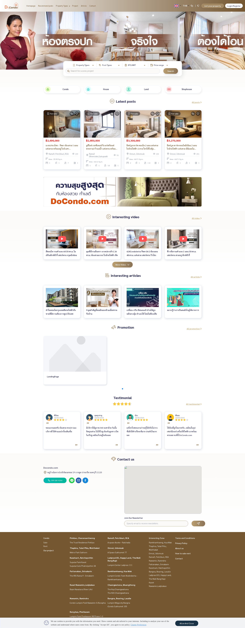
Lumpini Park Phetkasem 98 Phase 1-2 (86, 616)
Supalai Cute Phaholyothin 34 (83, 566)
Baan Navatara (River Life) (81, 589)
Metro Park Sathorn (78, 552)
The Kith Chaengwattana (118, 593)
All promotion (193, 328)
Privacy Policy (181, 543)
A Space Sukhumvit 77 (117, 552)
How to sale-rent (183, 553)
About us (179, 548)
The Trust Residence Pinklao (82, 542)
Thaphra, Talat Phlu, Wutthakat (85, 548)
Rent (45, 546)
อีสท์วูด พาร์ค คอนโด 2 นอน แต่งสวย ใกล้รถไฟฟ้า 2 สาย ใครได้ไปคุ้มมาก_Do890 (142, 147)
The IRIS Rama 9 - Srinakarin (82, 575)
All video (196, 218)
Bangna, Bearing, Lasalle (119, 598)
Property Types (62, 6)
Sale (45, 542)
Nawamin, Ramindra (79, 598)
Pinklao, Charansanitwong (82, 538)
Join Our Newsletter (133, 518)
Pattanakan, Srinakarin (81, 571)
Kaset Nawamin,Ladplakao (82, 585)
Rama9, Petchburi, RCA (118, 538)
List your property (212, 6)
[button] (241, 40)
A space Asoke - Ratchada (119, 542)
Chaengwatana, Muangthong (121, 585)
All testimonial (193, 404)
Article (83, 6)
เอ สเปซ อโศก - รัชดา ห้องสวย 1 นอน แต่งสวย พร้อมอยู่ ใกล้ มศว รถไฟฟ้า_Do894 (62, 147)
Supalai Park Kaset (78, 562)
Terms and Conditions (185, 538)
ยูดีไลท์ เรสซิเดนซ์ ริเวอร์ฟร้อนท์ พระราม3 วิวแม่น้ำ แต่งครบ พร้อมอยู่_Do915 (101, 147)
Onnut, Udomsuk (116, 548)
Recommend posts (45, 6)
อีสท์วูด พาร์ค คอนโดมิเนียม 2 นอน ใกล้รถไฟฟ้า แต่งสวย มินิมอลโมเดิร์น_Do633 (182, 147)
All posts (196, 102)
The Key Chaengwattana (118, 589)
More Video (121, 264)
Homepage (30, 6)
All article (195, 277)
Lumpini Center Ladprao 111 (120, 565)
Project (75, 6)
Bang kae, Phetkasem (80, 612)
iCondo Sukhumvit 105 (117, 606)
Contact (92, 6)
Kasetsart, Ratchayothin (81, 557)
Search (170, 71)
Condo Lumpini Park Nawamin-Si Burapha (88, 602)
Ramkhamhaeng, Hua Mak (120, 571)
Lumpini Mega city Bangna (119, 602)
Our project (48, 550)
